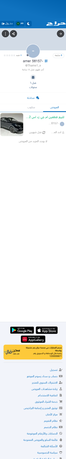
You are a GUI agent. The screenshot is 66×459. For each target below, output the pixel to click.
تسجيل (54, 370)
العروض (54, 107)
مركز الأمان (52, 414)
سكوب (31, 107)
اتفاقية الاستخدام (48, 395)
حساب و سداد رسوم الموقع (42, 376)
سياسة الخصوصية (47, 453)
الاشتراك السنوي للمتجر (45, 383)
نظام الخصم (51, 427)
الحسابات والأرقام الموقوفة (42, 433)
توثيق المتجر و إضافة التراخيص (41, 408)
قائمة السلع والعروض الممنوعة (40, 440)
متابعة (58, 55)
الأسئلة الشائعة (49, 446)
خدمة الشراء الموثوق (46, 402)
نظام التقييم (51, 421)
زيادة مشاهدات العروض (45, 389)
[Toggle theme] (28, 24)
